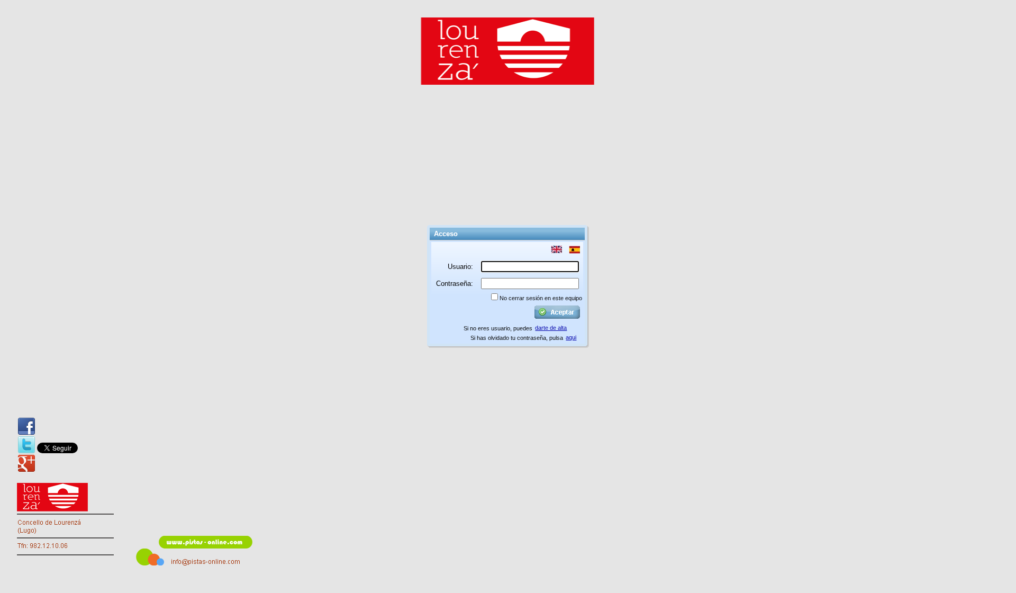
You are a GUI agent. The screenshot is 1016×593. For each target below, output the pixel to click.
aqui (571, 337)
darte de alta (551, 328)
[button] (556, 250)
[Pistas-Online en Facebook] (26, 426)
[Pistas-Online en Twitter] (26, 444)
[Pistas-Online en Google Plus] (26, 463)
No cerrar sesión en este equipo (541, 298)
